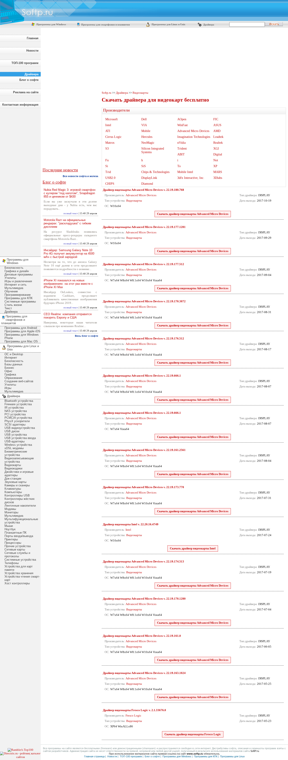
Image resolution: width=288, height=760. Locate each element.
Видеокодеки (13, 468)
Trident (182, 148)
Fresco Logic (133, 715)
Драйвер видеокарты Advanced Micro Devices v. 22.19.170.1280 (144, 598)
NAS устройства (15, 411)
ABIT (181, 154)
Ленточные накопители (20, 505)
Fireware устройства (18, 404)
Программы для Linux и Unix (168, 24)
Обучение (11, 291)
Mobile (145, 131)
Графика (10, 374)
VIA (144, 125)
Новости (32, 50)
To (179, 166)
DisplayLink (149, 178)
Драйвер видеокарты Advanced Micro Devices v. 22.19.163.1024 (144, 673)
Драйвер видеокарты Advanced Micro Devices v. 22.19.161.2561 (144, 450)
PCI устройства (15, 414)
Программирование (17, 294)
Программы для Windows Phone (21, 336)
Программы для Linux (232, 756)
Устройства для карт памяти (18, 568)
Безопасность (13, 267)
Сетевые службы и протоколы (17, 554)
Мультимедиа (13, 288)
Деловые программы (18, 274)
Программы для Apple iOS (22, 331)
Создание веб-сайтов (18, 381)
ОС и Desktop (13, 354)
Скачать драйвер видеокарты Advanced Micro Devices (192, 214)
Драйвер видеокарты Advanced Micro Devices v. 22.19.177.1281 (144, 227)
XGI (216, 148)
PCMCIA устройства (18, 417)
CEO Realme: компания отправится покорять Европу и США (68, 315)
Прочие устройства (17, 546)
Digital (217, 154)
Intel (108, 125)
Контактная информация (20, 104)
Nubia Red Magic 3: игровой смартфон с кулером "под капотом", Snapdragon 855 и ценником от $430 (69, 193)
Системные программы (20, 301)
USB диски (11, 431)
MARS (217, 172)
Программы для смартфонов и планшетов (105, 24)
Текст (8, 308)
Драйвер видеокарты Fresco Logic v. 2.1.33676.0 (134, 710)
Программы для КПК (18, 298)
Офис (8, 371)
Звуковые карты (15, 482)
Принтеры (11, 539)
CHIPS (109, 183)
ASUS (217, 125)
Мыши (8, 526)
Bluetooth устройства (18, 401)
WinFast (182, 125)
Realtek (218, 142)
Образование (13, 378)
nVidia (181, 142)
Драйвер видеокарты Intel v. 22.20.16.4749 (130, 524)
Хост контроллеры (17, 583)
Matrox (110, 142)
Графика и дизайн (16, 271)
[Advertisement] (20, 181)
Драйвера (208, 24)
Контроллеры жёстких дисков (19, 500)
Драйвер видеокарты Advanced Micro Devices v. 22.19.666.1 (142, 375)
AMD (216, 131)
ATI (107, 131)
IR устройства (14, 407)
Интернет (10, 357)
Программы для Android (20, 328)
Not (215, 160)
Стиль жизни (13, 305)
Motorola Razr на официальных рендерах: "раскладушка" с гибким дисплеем (67, 223)
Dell (144, 119)
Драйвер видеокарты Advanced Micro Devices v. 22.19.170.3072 (144, 301)
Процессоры (12, 542)
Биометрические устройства (15, 453)
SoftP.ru (254, 751)
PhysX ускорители (17, 421)
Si (106, 166)
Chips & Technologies (155, 172)
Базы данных (13, 364)
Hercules (146, 137)
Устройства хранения (18, 573)
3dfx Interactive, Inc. (190, 178)
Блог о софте (28, 80)
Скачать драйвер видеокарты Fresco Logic (192, 734)
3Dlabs (217, 178)
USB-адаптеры (14, 441)
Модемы (10, 509)
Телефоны (11, 563)
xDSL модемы (14, 448)
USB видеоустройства (19, 428)
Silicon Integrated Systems (152, 150)
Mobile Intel (185, 172)
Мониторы (11, 512)
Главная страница (94, 756)
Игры (7, 388)
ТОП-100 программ (24, 63)
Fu (107, 160)
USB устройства (15, 434)
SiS (143, 166)
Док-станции (12, 478)
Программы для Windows (51, 24)
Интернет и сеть (15, 284)
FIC (215, 119)
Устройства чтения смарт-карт (22, 578)
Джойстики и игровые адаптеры (19, 473)
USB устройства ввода (20, 438)
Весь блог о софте (86, 335)
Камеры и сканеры (17, 485)
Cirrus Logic (113, 137)
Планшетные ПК (15, 532)
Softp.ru (106, 92)
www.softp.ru (195, 753)
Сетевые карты (14, 549)
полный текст (70, 213)
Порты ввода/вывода (18, 536)
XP (215, 166)
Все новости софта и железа (80, 176)
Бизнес (9, 367)
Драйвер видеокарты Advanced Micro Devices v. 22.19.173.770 (143, 487)
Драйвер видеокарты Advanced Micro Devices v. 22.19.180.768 (143, 189)
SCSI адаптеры (14, 424)
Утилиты (10, 278)
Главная (32, 38)
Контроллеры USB (17, 495)
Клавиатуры (12, 488)
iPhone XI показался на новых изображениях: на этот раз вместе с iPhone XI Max (68, 284)
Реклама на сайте (25, 92)
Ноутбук (10, 529)
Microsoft (111, 119)
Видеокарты (12, 465)
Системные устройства (20, 559)
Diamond (147, 183)
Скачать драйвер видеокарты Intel (193, 548)
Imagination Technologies (193, 137)
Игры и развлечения (18, 281)
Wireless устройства (18, 444)
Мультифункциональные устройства (21, 520)
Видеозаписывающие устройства (19, 460)
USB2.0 (110, 178)
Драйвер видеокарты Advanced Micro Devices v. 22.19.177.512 (143, 264)
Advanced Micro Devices (193, 131)
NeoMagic (147, 142)
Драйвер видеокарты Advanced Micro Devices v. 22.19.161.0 (142, 635)
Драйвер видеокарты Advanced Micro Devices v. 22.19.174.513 (143, 561)
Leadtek (218, 137)
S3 (107, 148)
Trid (108, 172)
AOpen (181, 119)
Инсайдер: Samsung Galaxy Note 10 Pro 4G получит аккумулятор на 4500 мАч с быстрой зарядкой (69, 253)
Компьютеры (13, 492)
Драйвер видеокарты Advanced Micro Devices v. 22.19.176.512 (143, 338)
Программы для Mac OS (21, 341)
